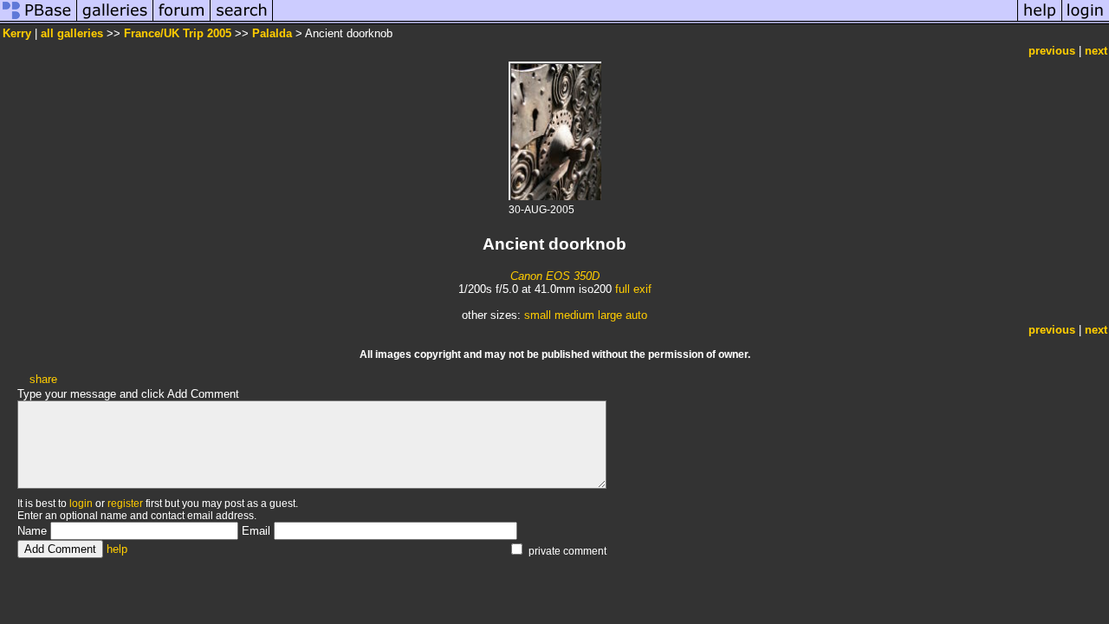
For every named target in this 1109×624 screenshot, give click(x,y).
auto (636, 315)
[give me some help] (1039, 20)
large (610, 315)
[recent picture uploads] (115, 20)
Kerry (17, 33)
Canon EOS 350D (555, 276)
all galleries (72, 33)
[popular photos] (645, 20)
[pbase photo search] (242, 20)
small (537, 315)
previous (1051, 50)
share (43, 379)
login (81, 503)
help (117, 549)
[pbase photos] (38, 20)
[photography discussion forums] (182, 20)
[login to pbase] (1085, 20)
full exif (633, 289)
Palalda (272, 33)
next (1096, 50)
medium (574, 315)
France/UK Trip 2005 (177, 33)
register (125, 503)
